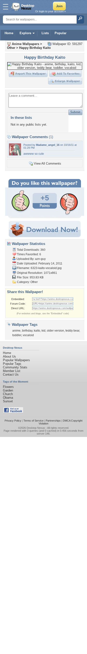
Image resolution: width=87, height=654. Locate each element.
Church (8, 394)
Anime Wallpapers (25, 44)
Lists (45, 33)
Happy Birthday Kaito (35, 48)
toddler (16, 335)
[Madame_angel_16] (15, 154)
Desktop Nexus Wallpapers (23, 6)
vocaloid (28, 335)
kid (43, 330)
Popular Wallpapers (16, 360)
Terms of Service (33, 420)
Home (9, 33)
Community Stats (15, 367)
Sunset (8, 401)
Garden (8, 390)
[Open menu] (5, 6)
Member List (11, 371)
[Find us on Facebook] (13, 412)
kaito (37, 330)
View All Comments (47, 163)
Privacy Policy (13, 420)
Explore (25, 33)
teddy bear (72, 330)
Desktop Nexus (36, 427)
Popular (60, 33)
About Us (9, 356)
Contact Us (11, 374)
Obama (8, 397)
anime (16, 330)
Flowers (8, 387)
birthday (27, 330)
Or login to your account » (50, 11)
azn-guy (40, 259)
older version (55, 330)
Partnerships (53, 420)
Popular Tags (12, 363)
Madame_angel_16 (47, 144)
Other (11, 48)
